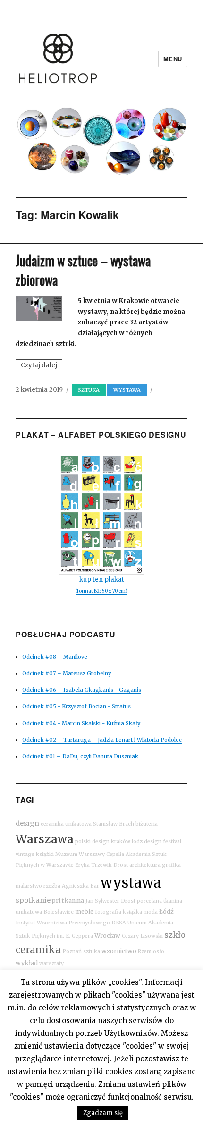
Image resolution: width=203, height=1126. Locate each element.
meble (84, 911)
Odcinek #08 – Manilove (54, 656)
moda (151, 912)
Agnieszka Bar (80, 886)
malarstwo (29, 886)
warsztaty (51, 963)
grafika (171, 865)
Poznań (72, 951)
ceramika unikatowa (66, 824)
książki (45, 854)
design (27, 823)
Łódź (166, 911)
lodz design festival (156, 841)
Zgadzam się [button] (103, 1113)
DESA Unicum (129, 923)
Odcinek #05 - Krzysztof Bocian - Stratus (76, 706)
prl (56, 900)
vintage (25, 854)
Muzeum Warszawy (80, 854)
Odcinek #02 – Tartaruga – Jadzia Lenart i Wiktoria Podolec (102, 740)
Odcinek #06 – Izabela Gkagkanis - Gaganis (81, 689)
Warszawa (45, 839)
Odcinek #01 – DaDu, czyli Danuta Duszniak (80, 756)
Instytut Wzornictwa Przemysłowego (63, 923)
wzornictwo (119, 951)
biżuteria (146, 824)
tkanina (73, 900)
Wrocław (107, 935)
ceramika (38, 950)
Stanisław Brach (113, 824)
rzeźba (51, 886)
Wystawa (127, 390)
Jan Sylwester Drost (110, 901)
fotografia (108, 912)
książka (132, 912)
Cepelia (115, 854)
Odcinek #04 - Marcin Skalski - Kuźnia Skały (81, 723)
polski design (92, 841)
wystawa (131, 882)
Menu (172, 58)
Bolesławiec (58, 912)
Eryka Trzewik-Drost (101, 865)
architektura (145, 865)
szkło (175, 935)
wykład (27, 962)
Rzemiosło (151, 951)
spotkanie (33, 900)
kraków (120, 841)
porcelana (149, 901)
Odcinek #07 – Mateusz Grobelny (66, 673)
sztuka (89, 390)
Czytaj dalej (41, 366)
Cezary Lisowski (142, 936)
